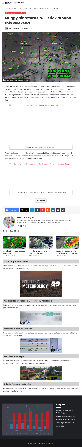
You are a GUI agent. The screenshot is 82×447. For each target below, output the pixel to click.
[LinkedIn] (32, 210)
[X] (23, 226)
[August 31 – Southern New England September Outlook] (67, 242)
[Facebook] (21, 226)
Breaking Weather (17, 8)
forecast (41, 200)
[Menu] (3, 3)
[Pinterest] (42, 210)
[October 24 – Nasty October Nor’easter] (14, 242)
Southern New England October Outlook (38, 252)
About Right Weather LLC (65, 423)
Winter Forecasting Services (66, 419)
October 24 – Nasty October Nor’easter (14, 252)
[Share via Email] (58, 210)
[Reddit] (48, 210)
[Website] (18, 226)
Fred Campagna (14, 28)
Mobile (22, 13)
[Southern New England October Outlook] (41, 242)
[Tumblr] (37, 210)
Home (8, 8)
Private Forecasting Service (65, 416)
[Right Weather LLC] (15, 2)
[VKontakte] (53, 210)
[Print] (63, 210)
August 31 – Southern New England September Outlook (67, 252)
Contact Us (60, 426)
